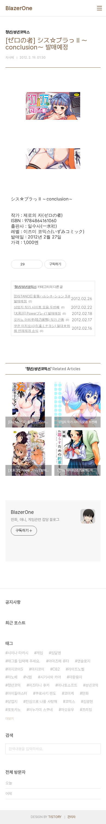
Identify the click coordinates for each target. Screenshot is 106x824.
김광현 (88, 701)
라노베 (12, 677)
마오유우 (67, 709)
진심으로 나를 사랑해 (41, 701)
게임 (39, 653)
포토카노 (14, 709)
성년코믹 (91, 685)
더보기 (9, 719)
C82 (56, 669)
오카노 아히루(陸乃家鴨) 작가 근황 (39, 319)
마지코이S (15, 669)
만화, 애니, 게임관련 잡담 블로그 (35, 519)
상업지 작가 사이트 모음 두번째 (37, 307)
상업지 (12, 701)
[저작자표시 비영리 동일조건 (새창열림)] (73, 264)
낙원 (29, 677)
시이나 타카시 (18, 653)
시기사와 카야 (50, 677)
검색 (95, 749)
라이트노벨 (76, 669)
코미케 (69, 693)
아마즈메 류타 (58, 661)
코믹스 (70, 701)
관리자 (71, 817)
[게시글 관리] (36, 264)
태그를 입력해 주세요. (24, 661)
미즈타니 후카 (39, 685)
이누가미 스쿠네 (41, 709)
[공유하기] (29, 264)
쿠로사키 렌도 (45, 693)
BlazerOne (19, 8)
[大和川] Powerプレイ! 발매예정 (37, 313)
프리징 (87, 709)
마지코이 (37, 669)
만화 (85, 693)
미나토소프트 (67, 685)
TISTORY (54, 817)
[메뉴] (99, 8)
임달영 (56, 653)
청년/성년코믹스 (25, 287)
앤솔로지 (83, 661)
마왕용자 (75, 677)
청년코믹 (14, 685)
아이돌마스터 (17, 693)
